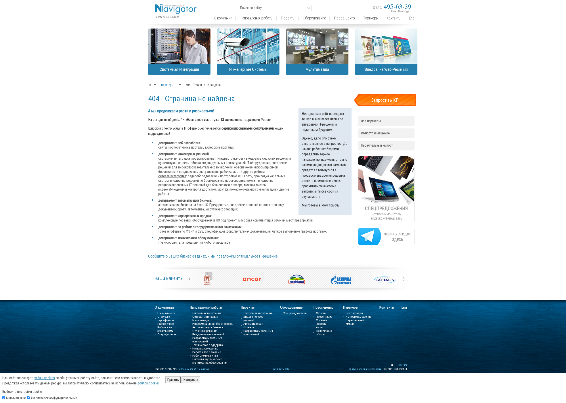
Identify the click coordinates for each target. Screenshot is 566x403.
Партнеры (350, 307)
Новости (321, 323)
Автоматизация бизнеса (207, 327)
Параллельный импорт (377, 145)
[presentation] (189, 279)
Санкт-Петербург (400, 11)
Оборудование (291, 307)
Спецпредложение (295, 313)
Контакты (387, 307)
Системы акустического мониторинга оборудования (210, 361)
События (321, 320)
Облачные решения (204, 330)
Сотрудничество (167, 334)
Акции (319, 327)
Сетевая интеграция (205, 316)
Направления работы (206, 307)
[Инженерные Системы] (248, 46)
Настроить (191, 380)
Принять (173, 380)
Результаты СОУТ (281, 369)
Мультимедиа (201, 320)
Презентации (324, 316)
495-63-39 (392, 6)
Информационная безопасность (212, 323)
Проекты (248, 307)
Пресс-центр (323, 307)
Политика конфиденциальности (364, 369)
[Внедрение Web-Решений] (386, 46)
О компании (164, 307)
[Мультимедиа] (317, 46)
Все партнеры (371, 121)
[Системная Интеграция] (179, 46)
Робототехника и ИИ (205, 355)
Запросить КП (385, 100)
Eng (404, 307)
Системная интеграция (206, 313)
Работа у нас (165, 323)
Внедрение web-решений (208, 334)
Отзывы (321, 313)
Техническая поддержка (207, 345)
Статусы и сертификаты (165, 318)
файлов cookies (149, 383)
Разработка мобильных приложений (207, 339)
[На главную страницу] (177, 6)
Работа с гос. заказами (206, 352)
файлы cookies (44, 378)
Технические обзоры (324, 332)
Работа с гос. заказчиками (165, 329)
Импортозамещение (375, 133)
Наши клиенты (169, 278)
